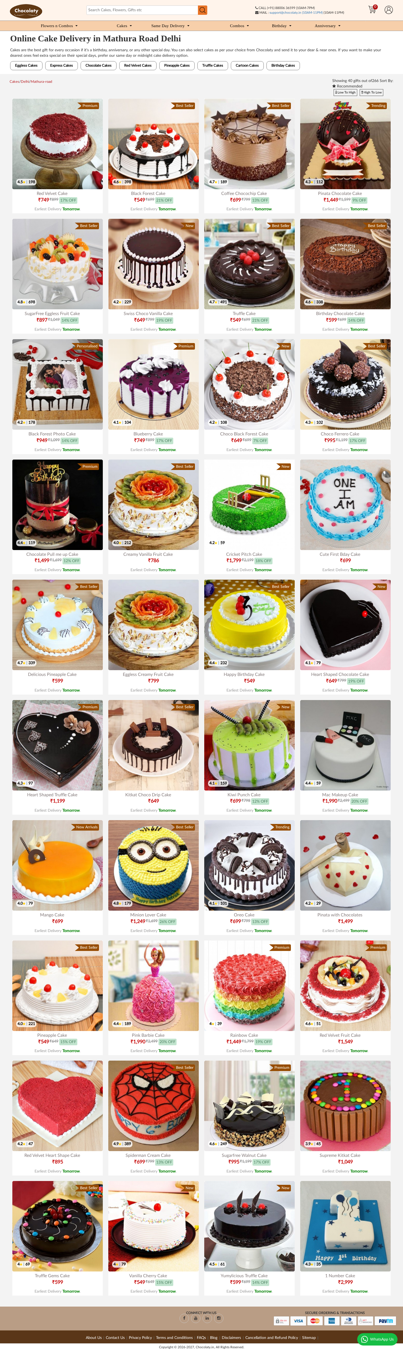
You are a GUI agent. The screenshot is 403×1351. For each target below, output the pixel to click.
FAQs (201, 1338)
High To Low (372, 92)
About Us (94, 1338)
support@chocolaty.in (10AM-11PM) (296, 12)
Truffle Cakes (212, 65)
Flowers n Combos (57, 26)
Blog (214, 1338)
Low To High (346, 92)
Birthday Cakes (283, 65)
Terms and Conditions (174, 1338)
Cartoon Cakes (247, 65)
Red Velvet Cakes (138, 65)
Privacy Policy (140, 1338)
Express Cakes (61, 65)
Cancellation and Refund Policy (271, 1338)
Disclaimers (232, 1338)
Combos (237, 26)
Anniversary (325, 26)
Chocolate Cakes (99, 65)
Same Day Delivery (168, 26)
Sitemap (309, 1338)
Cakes (122, 26)
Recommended (349, 86)
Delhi (25, 82)
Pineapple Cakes (177, 65)
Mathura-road (41, 82)
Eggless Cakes (26, 65)
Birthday (279, 26)
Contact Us (115, 1338)
